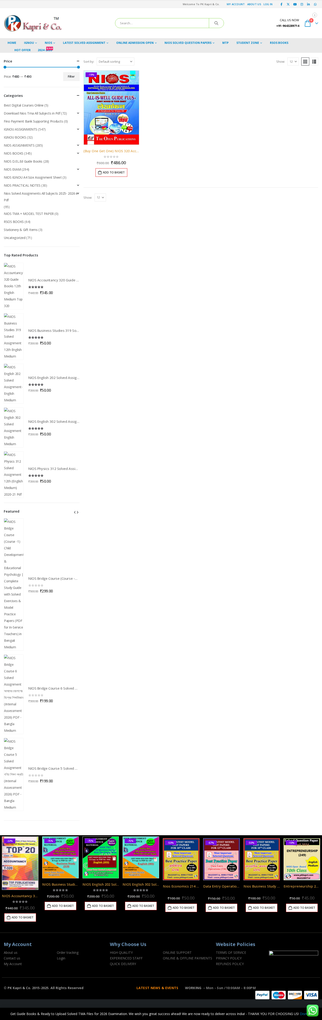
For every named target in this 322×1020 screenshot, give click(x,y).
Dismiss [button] (306, 1014)
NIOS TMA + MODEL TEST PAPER (29, 213)
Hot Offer (22, 50)
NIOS (48, 43)
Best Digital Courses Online (24, 105)
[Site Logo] (33, 23)
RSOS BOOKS (279, 43)
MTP (225, 43)
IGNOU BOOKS (15, 137)
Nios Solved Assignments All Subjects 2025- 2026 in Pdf (41, 196)
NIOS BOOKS (13, 153)
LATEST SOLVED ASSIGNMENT (84, 43)
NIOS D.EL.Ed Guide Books (23, 161)
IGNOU (29, 43)
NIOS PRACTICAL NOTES (22, 185)
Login (61, 958)
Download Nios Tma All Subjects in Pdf (32, 113)
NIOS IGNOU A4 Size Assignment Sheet (33, 177)
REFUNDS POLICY (230, 964)
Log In (268, 4)
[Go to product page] (14, 286)
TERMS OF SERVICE (231, 952)
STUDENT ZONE (247, 43)
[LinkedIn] (308, 4)
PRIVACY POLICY (229, 958)
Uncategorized (14, 237)
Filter (71, 76)
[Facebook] (281, 4)
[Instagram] (302, 4)
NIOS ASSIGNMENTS (19, 145)
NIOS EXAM (12, 169)
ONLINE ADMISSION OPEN (135, 43)
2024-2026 (45, 50)
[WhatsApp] (315, 4)
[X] (288, 4)
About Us (254, 4)
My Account (236, 4)
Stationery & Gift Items (20, 229)
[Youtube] (295, 4)
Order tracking (67, 952)
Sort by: (88, 61)
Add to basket (114, 172)
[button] (305, 62)
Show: (280, 61)
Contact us (12, 958)
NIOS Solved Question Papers (188, 43)
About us (10, 952)
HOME (12, 43)
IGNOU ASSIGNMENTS (20, 129)
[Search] (216, 23)
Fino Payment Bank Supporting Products (33, 121)
